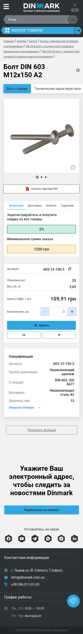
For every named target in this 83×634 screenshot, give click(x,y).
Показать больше (41, 430)
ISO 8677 (70, 382)
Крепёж (21, 41)
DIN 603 (61, 380)
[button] (37, 177)
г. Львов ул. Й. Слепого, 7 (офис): (37, 570)
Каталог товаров (27, 30)
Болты (33, 41)
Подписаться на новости (41, 510)
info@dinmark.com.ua (27, 577)
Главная (8, 41)
